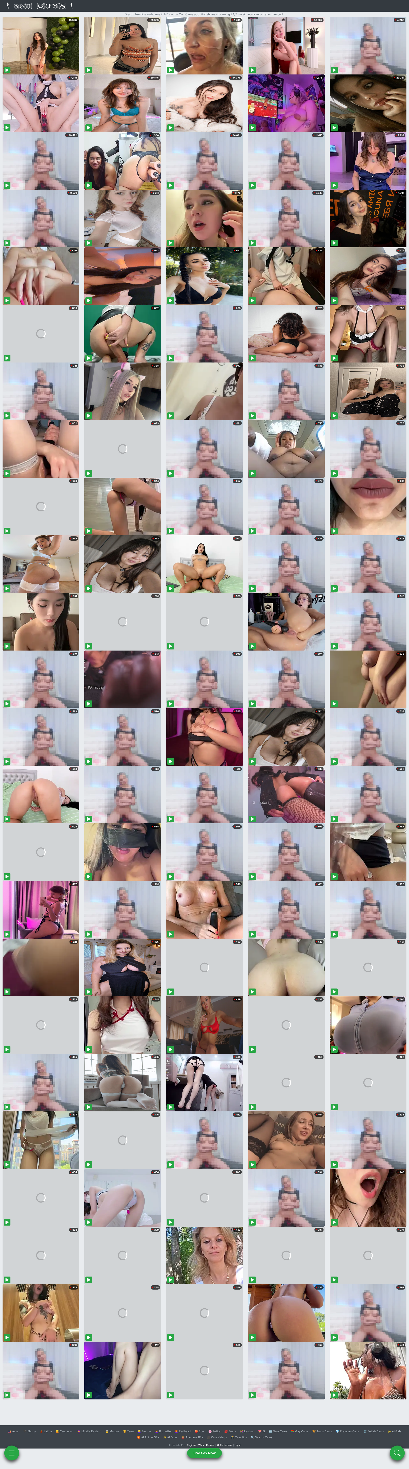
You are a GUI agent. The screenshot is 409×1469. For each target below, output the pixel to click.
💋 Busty (230, 1431)
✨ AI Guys (170, 1437)
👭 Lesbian (247, 1431)
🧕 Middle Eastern (89, 1431)
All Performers (224, 1445)
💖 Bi (261, 1431)
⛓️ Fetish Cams (373, 1431)
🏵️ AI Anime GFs (148, 1437)
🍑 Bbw (199, 1431)
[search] (397, 1453)
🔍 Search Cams (261, 1437)
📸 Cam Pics (239, 1437)
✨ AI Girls (394, 1431)
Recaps (210, 1445)
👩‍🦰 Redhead (183, 1431)
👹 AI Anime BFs (192, 1437)
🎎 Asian (13, 1431)
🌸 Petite (214, 1431)
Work (201, 1445)
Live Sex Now (204, 1453)
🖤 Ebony (29, 1431)
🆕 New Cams (278, 1431)
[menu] (11, 1453)
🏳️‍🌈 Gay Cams (299, 1431)
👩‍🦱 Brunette (163, 1431)
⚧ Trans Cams (322, 1431)
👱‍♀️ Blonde (144, 1431)
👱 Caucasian (64, 1431)
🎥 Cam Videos (217, 1437)
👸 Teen (128, 1431)
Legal (238, 1445)
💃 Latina (46, 1431)
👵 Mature (112, 1431)
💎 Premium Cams (348, 1431)
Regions (191, 1445)
